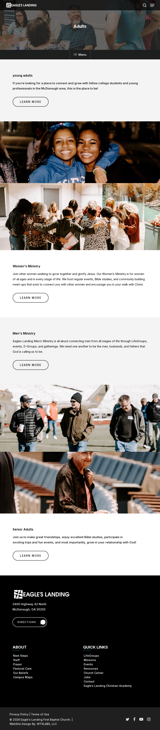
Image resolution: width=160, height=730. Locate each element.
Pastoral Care (22, 668)
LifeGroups (91, 655)
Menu (82, 54)
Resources (91, 668)
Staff (16, 660)
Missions (90, 660)
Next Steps (20, 655)
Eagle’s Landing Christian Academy (108, 685)
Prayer (17, 664)
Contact (89, 681)
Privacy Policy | (20, 714)
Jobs (87, 677)
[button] (152, 5)
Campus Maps (23, 677)
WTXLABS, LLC (47, 724)
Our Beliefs (20, 673)
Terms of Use (40, 714)
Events (88, 664)
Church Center (93, 673)
